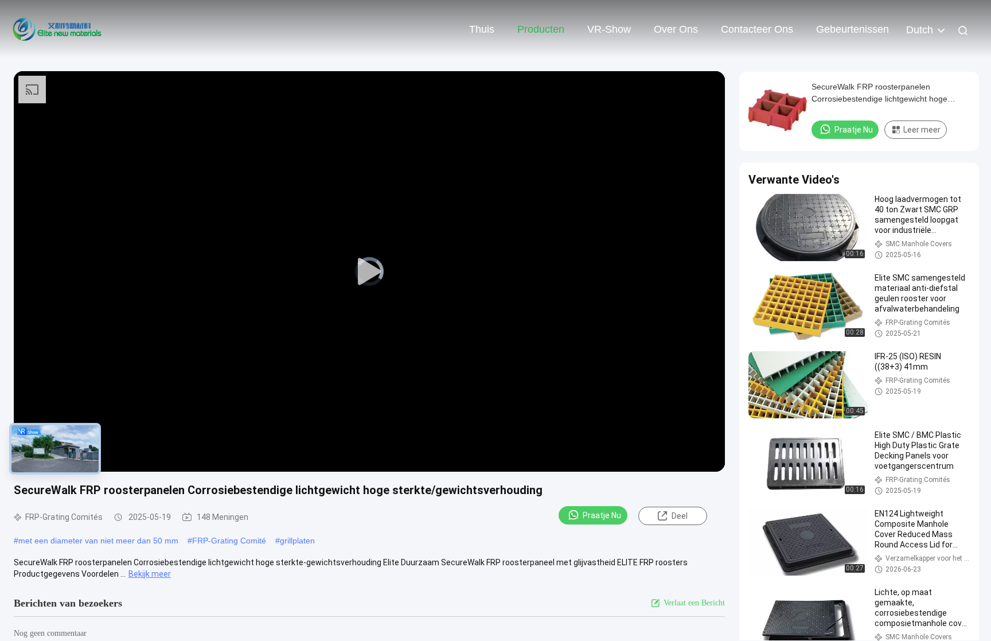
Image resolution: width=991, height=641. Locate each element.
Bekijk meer (149, 573)
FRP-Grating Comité (229, 540)
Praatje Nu (602, 515)
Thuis (481, 29)
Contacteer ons (757, 29)
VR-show (609, 29)
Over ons (676, 29)
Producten (540, 29)
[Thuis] (57, 28)
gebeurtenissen (852, 29)
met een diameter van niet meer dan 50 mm (98, 540)
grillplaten (297, 540)
